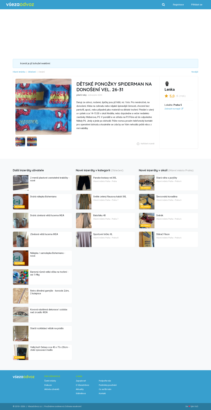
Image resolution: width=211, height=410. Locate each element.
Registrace (178, 4)
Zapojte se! (81, 381)
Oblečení (32, 72)
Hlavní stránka (19, 72)
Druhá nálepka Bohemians (43, 196)
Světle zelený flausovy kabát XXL (110, 196)
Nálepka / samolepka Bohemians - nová (47, 254)
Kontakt (102, 393)
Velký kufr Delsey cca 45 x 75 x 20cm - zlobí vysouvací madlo (49, 348)
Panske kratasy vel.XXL (105, 177)
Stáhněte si (81, 393)
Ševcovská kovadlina (166, 196)
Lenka (170, 89)
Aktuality (80, 389)
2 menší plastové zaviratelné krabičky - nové (50, 179)
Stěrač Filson (163, 234)
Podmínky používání (108, 385)
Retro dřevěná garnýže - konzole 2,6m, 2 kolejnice (49, 292)
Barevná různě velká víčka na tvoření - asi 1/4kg (49, 273)
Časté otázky (50, 381)
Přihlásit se (196, 4)
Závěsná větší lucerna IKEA (44, 234)
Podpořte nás (105, 381)
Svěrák (159, 215)
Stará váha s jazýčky (166, 177)
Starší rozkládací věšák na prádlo (47, 328)
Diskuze (48, 385)
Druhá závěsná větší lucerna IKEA (47, 215)
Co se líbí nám (105, 389)
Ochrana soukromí (73, 406)
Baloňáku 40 (99, 215)
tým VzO (194, 406)
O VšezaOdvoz (82, 385)
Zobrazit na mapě (172, 109)
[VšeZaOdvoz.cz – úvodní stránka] (20, 4)
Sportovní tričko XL (103, 234)
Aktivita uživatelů (51, 389)
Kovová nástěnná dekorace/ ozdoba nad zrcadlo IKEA (48, 311)
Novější (195, 72)
